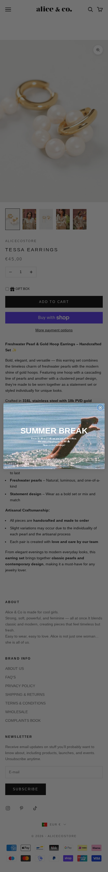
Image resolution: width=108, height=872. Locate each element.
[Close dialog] (100, 407)
